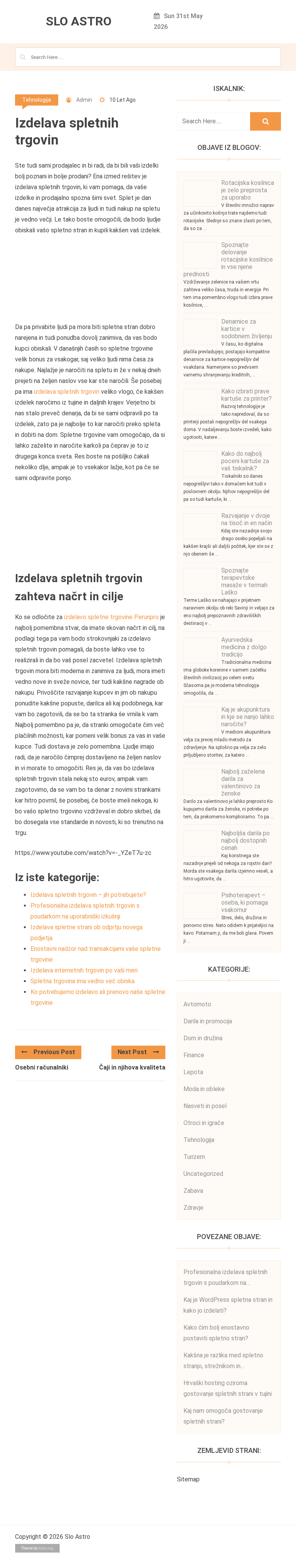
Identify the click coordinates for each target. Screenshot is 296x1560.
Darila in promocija (207, 1021)
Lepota (193, 1072)
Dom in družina (202, 1038)
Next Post (132, 1052)
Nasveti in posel (205, 1106)
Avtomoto (197, 1004)
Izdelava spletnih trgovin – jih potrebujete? (88, 894)
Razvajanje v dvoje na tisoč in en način (246, 519)
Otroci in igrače (203, 1123)
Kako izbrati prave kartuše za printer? (246, 395)
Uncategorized (203, 1173)
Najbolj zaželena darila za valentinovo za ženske (243, 782)
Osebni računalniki (41, 1067)
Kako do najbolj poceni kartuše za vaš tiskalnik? (245, 461)
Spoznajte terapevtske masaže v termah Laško (244, 581)
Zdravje (193, 1207)
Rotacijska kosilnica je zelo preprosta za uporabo (247, 190)
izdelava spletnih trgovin (66, 391)
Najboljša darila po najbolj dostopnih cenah (245, 840)
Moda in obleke (204, 1089)
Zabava (193, 1190)
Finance (193, 1055)
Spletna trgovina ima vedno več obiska (82, 981)
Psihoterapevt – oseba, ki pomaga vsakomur (244, 902)
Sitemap (188, 1479)
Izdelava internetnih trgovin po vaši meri (84, 970)
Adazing (46, 1548)
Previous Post (54, 1052)
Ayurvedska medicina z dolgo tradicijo (244, 647)
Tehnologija (36, 100)
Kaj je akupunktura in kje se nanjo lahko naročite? (247, 717)
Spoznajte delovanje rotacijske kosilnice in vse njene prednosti (228, 259)
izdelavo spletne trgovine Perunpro (111, 617)
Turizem (194, 1156)
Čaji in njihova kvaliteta (132, 1067)
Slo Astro (78, 21)
